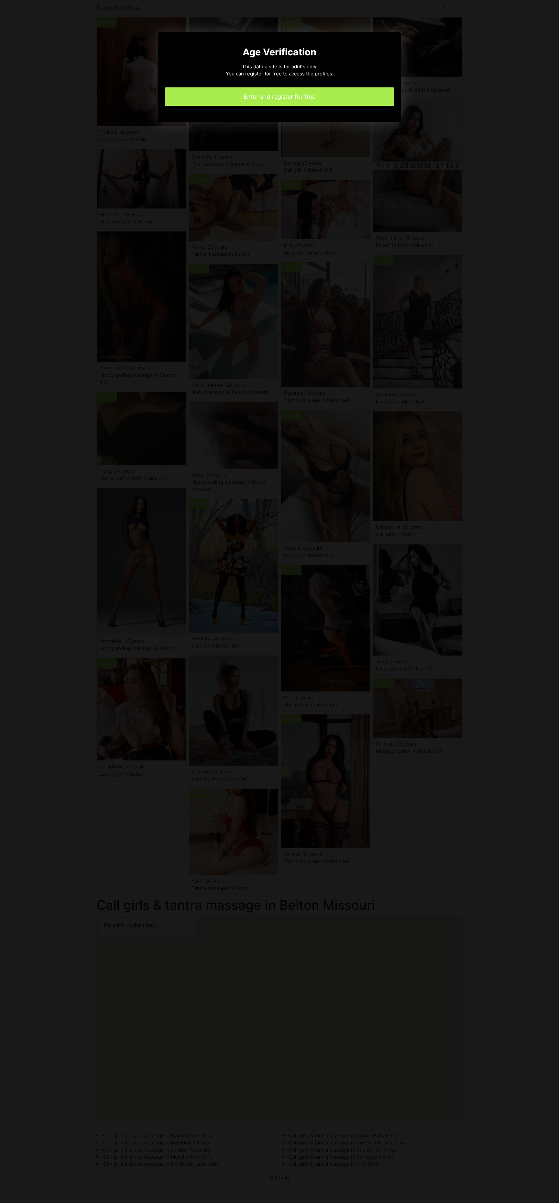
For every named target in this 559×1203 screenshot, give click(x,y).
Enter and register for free (279, 96)
